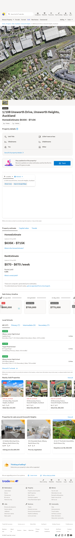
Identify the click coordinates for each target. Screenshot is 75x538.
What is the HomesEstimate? (14, 248)
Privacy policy (37, 530)
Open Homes (31, 495)
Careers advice (8, 509)
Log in (70, 15)
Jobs (5, 504)
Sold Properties (32, 493)
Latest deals (7, 491)
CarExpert (43, 524)
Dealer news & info (56, 497)
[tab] (8, 177)
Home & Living (8, 499)
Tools (69, 19)
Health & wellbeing (33, 513)
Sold (28, 19)
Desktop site (4, 530)
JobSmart (7, 511)
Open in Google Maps (20, 184)
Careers (19, 530)
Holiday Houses (56, 524)
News (25, 530)
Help (52, 507)
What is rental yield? (11, 275)
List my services (32, 516)
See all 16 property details (13, 153)
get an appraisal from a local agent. (38, 286)
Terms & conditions (47, 530)
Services (30, 504)
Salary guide (7, 516)
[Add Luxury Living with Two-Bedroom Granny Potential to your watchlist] (22, 422)
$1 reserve (7, 497)
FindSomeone (69, 524)
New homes (34, 19)
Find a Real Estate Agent (34, 499)
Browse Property (7, 19)
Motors (53, 488)
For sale (17, 19)
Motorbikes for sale (56, 493)
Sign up (66, 15)
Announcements (55, 509)
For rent (23, 19)
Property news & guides (34, 491)
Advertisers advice (9, 513)
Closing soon (7, 495)
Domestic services (32, 509)
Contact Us (69, 530)
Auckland (17, 24)
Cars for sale (54, 491)
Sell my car (54, 499)
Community (55, 504)
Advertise (31, 530)
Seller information (56, 516)
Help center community (57, 518)
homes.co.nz (21, 524)
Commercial (43, 19)
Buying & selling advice (57, 495)
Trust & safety (55, 511)
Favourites (59, 482)
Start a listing (43, 482)
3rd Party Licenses (56, 513)
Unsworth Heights (26, 24)
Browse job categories (10, 507)
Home (4, 24)
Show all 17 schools (8, 368)
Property (8, 24)
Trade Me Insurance (7, 524)
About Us (12, 530)
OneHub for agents (33, 497)
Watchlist (51, 482)
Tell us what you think (48, 475)
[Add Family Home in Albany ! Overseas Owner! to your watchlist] (47, 422)
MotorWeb (33, 524)
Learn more (33, 475)
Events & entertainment (34, 511)
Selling (62, 19)
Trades (29, 507)
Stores (6, 493)
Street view (8, 184)
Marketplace (8, 488)
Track (64, 163)
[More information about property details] (17, 129)
